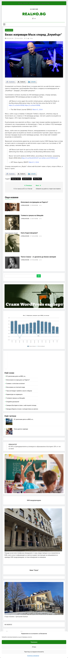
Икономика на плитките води (15, 387)
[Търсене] (39, 275)
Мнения (25, 3)
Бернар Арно (16, 179)
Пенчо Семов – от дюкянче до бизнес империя (38, 257)
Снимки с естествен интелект (15, 383)
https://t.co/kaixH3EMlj (16, 105)
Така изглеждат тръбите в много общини (19, 391)
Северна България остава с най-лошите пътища (21, 405)
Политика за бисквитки (33, 655)
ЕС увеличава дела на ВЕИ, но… (16, 376)
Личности (38, 3)
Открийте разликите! (12, 401)
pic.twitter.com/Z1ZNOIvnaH (48, 158)
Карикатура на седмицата (14, 394)
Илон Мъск (37, 179)
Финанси (31, 3)
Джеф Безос (27, 179)
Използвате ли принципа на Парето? (34, 202)
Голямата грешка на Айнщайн (32, 215)
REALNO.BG (34, 14)
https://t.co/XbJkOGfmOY (30, 158)
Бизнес (20, 3)
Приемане (34, 642)
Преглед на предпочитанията (34, 652)
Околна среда (45, 3)
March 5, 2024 (37, 109)
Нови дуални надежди (21, 429)
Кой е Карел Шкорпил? (29, 233)
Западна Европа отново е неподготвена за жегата (22, 409)
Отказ (34, 647)
